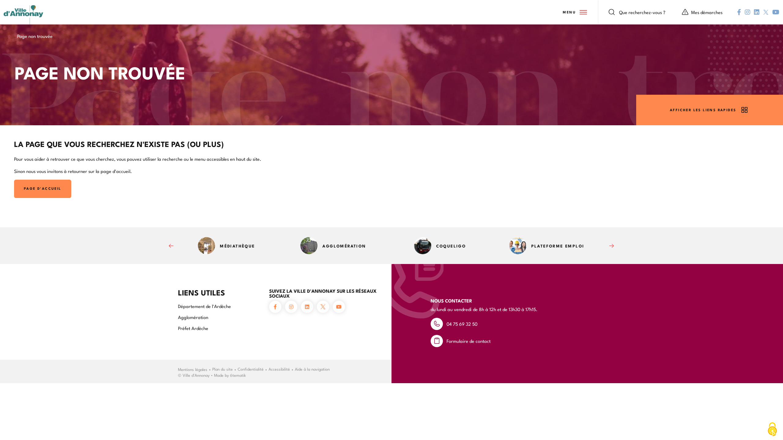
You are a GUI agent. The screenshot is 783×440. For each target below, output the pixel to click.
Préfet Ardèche (193, 328)
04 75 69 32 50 (462, 324)
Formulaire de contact (469, 341)
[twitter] (766, 12)
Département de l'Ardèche (204, 306)
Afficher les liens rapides (703, 109)
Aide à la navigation (312, 369)
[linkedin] (756, 12)
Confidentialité (251, 369)
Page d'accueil (42, 188)
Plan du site (222, 369)
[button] (574, 12)
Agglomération (193, 317)
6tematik (238, 375)
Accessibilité (279, 369)
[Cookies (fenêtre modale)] (772, 429)
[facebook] (739, 12)
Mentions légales (192, 369)
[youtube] (775, 12)
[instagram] (747, 12)
